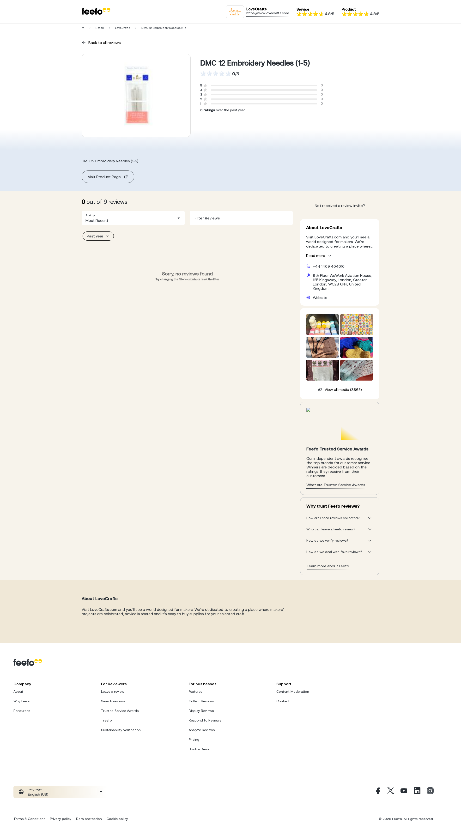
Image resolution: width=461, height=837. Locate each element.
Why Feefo (21, 701)
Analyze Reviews (202, 730)
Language (35, 789)
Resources (21, 711)
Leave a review (112, 691)
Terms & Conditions (29, 819)
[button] (133, 218)
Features (195, 691)
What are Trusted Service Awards (335, 485)
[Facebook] (377, 791)
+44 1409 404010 (329, 266)
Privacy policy (60, 819)
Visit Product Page (104, 177)
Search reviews (113, 701)
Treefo (106, 720)
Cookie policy (117, 819)
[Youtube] (403, 791)
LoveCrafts (122, 28)
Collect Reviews (201, 701)
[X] (390, 791)
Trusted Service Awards (120, 711)
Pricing (194, 739)
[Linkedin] (417, 791)
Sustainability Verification (121, 730)
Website (320, 297)
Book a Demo (199, 749)
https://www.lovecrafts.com (267, 13)
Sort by (90, 215)
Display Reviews (201, 711)
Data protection (89, 819)
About (18, 691)
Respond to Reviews (205, 720)
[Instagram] (430, 791)
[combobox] (133, 218)
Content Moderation (292, 691)
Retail (100, 28)
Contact (283, 701)
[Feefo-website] (96, 11)
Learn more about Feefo (328, 566)
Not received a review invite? (340, 205)
